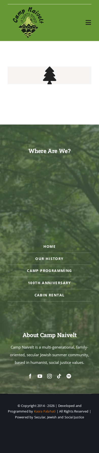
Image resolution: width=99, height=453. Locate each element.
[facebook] (30, 376)
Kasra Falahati (45, 411)
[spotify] (69, 376)
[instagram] (49, 376)
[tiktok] (59, 376)
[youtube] (40, 376)
